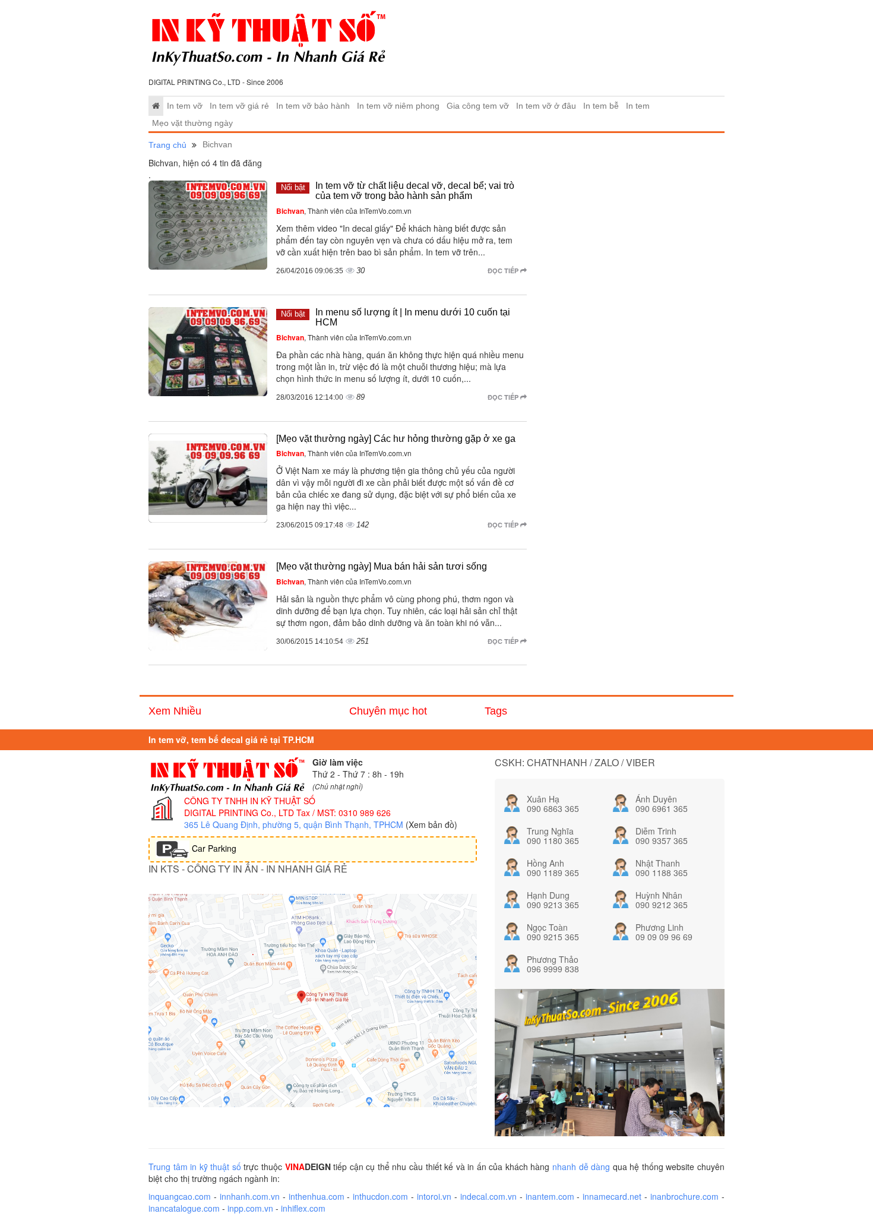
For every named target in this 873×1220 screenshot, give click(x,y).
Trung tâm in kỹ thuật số (194, 1166)
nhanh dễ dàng (581, 1166)
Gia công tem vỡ (478, 106)
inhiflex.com (303, 1208)
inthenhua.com (316, 1196)
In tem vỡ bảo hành (313, 106)
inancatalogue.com (184, 1208)
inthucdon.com (380, 1196)
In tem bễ (601, 106)
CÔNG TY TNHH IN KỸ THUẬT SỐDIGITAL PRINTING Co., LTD (249, 806)
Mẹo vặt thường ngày (192, 123)
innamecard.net (612, 1196)
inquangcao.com (179, 1196)
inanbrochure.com (684, 1196)
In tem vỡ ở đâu (546, 106)
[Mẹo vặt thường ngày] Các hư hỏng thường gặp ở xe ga (395, 439)
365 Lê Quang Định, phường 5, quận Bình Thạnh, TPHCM (293, 824)
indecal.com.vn (488, 1196)
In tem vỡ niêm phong (398, 106)
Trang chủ (167, 145)
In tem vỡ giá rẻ (239, 106)
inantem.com (550, 1196)
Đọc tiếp (504, 270)
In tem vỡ (185, 106)
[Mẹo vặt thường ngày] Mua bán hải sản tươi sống (381, 566)
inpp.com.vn (250, 1208)
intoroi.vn (434, 1196)
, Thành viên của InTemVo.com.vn (344, 211)
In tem (638, 106)
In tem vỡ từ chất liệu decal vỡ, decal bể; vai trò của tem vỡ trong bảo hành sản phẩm (414, 191)
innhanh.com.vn (250, 1196)
